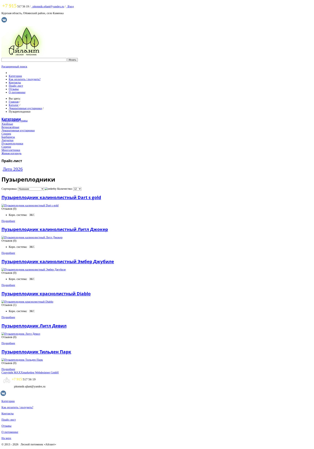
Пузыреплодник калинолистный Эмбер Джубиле (57, 261)
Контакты (15, 82)
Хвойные (7, 123)
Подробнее (8, 221)
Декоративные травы (14, 120)
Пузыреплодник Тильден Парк (36, 352)
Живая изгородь (11, 153)
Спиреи (6, 133)
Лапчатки (7, 140)
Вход (70, 6)
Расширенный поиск (14, 66)
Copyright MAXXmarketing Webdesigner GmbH (30, 372)
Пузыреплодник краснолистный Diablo (46, 293)
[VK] (4, 21)
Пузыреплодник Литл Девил (34, 326)
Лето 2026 (13, 168)
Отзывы (14, 89)
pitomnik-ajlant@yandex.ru (47, 6)
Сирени (6, 146)
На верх (6, 438)
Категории (15, 76)
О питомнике (17, 92)
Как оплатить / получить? (25, 79)
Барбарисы (8, 137)
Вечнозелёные (10, 127)
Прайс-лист (16, 85)
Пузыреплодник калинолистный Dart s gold (51, 197)
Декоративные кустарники (18, 130)
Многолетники (10, 150)
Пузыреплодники (12, 143)
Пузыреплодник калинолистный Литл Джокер (54, 229)
